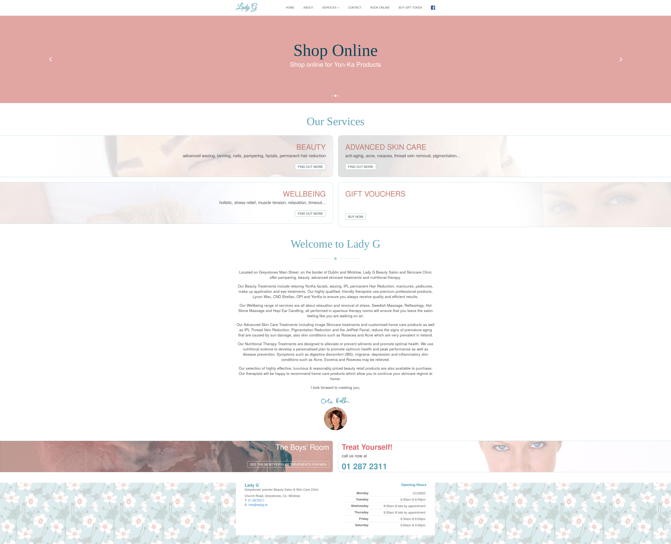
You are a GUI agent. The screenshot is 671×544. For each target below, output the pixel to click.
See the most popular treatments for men (288, 464)
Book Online (380, 7)
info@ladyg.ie (258, 504)
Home (290, 7)
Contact (354, 7)
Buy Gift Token (410, 7)
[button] (50, 59)
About (308, 7)
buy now (355, 216)
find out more (310, 166)
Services (329, 7)
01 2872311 (256, 500)
